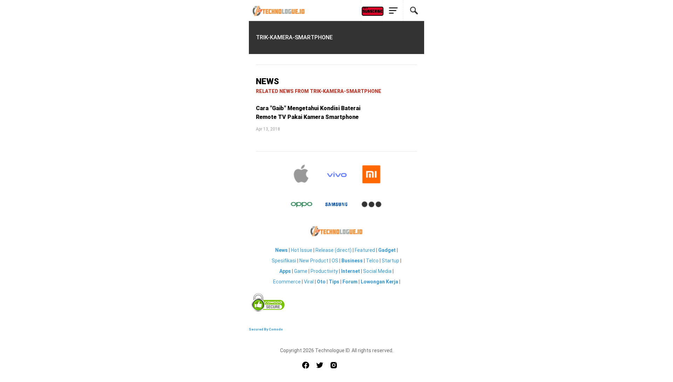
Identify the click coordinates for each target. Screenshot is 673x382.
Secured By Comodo (266, 329)
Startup (390, 260)
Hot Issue (301, 250)
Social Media (377, 271)
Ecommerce (287, 281)
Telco (372, 260)
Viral (309, 281)
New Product (313, 260)
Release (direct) (333, 250)
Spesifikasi (284, 260)
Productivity (324, 271)
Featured (365, 250)
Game (300, 271)
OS (335, 260)
